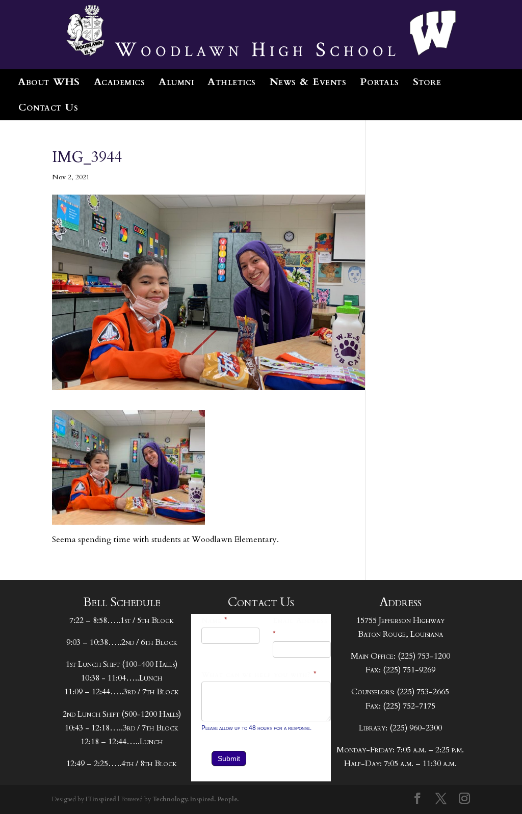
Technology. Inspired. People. (195, 799)
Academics (119, 82)
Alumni (176, 82)
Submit (229, 758)
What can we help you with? (259, 675)
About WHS (49, 82)
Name (214, 621)
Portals (379, 82)
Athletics (231, 82)
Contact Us (48, 107)
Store (427, 82)
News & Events (308, 82)
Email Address (300, 627)
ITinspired (101, 799)
